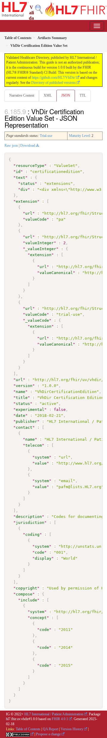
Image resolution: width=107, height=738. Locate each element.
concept (38, 617)
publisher (26, 421)
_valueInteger (40, 249)
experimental (30, 409)
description (29, 516)
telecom (33, 445)
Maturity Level (79, 136)
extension (26, 201)
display (43, 558)
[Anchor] (51, 124)
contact (24, 427)
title (22, 397)
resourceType (30, 165)
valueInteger (39, 243)
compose (24, 594)
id (18, 171)
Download (27, 145)
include (29, 600)
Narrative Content (21, 95)
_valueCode (37, 320)
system (42, 457)
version (24, 385)
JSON (65, 95)
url (28, 213)
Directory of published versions (53, 83)
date (20, 415)
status (28, 183)
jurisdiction (30, 522)
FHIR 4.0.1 (60, 719)
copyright (26, 588)
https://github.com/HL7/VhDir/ (53, 77)
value (41, 463)
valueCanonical (56, 272)
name (20, 391)
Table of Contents (28, 729)
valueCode (36, 219)
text (20, 177)
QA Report (50, 729)
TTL (83, 95)
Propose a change (48, 734)
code (39, 552)
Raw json (11, 145)
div (24, 189)
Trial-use (46, 136)
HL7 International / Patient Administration (53, 714)
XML (48, 95)
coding (32, 534)
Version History (72, 729)
